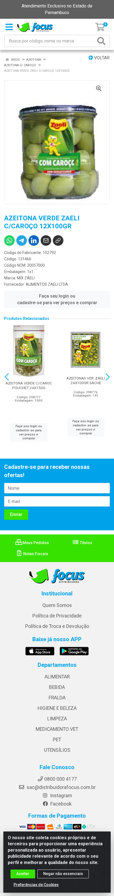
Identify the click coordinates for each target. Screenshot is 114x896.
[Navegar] (6, 377)
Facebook (60, 804)
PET (57, 739)
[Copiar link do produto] (58, 240)
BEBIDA (57, 687)
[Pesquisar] (102, 41)
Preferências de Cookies (36, 884)
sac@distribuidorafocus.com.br (60, 787)
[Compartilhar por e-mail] (46, 240)
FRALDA (57, 697)
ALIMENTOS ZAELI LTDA (47, 284)
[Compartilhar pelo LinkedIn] (33, 240)
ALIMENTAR (57, 677)
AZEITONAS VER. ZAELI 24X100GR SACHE (85, 380)
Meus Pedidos (35, 543)
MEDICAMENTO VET (57, 729)
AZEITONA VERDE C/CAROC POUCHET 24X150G (29, 385)
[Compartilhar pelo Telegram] (21, 240)
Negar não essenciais (63, 873)
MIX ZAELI (26, 278)
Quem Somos (57, 605)
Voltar (101, 57)
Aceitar (22, 873)
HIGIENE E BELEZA (57, 708)
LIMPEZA (57, 718)
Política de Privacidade (57, 616)
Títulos (85, 543)
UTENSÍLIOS (57, 750)
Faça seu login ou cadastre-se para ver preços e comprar (57, 299)
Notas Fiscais (35, 554)
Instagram (60, 795)
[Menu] (9, 27)
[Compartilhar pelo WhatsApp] (9, 240)
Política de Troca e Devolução (57, 626)
